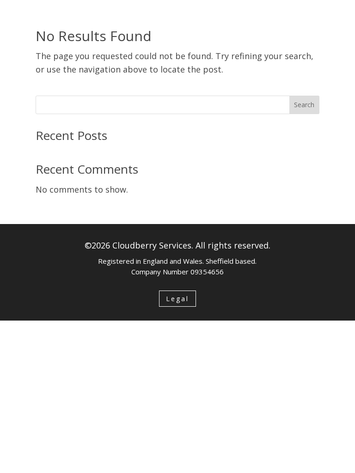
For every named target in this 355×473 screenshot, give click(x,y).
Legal (177, 298)
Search (304, 104)
